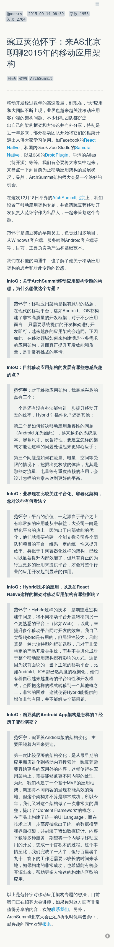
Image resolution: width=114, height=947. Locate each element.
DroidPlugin (56, 155)
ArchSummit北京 (68, 197)
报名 (46, 924)
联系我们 (60, 909)
